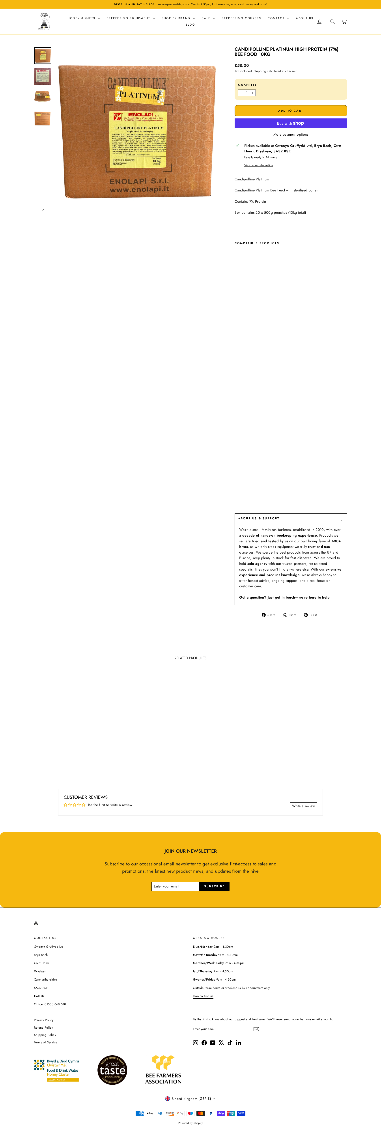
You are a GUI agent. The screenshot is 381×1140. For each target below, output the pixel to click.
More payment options (290, 134)
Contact (277, 18)
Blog (190, 24)
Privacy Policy (44, 1020)
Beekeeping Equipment (129, 18)
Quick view (71, 741)
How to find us (203, 996)
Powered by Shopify (190, 1123)
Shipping (260, 71)
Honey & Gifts (82, 18)
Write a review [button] (303, 806)
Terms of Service (45, 1042)
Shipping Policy (45, 1035)
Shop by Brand (177, 18)
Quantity (247, 85)
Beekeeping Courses (241, 18)
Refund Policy (43, 1027)
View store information (258, 165)
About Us (305, 18)
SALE (207, 18)
